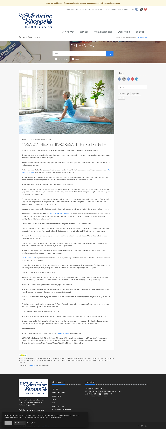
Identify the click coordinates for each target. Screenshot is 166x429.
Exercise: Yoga (124, 94)
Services (84, 32)
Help (77, 9)
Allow (8, 423)
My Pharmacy (68, 32)
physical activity (63, 333)
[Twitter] (142, 425)
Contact (140, 32)
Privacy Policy (31, 423)
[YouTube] (146, 425)
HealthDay (33, 365)
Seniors (121, 98)
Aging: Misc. (136, 94)
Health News (63, 59)
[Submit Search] (109, 53)
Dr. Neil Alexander (28, 258)
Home (118, 37)
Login (132, 9)
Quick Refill (98, 9)
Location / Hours (110, 9)
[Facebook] (138, 425)
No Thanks (19, 423)
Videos (77, 59)
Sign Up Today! (123, 9)
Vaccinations (124, 32)
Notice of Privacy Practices (61, 410)
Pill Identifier (86, 9)
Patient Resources (103, 32)
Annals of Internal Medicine (59, 214)
